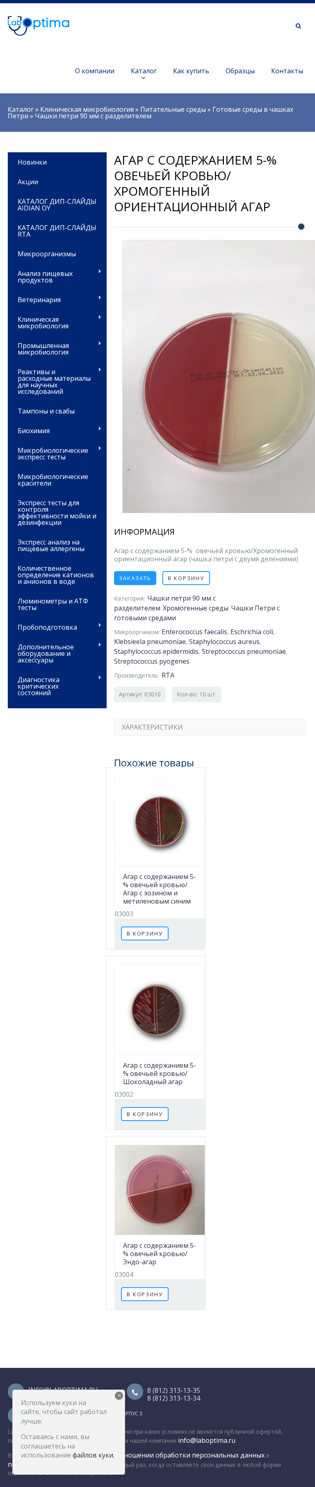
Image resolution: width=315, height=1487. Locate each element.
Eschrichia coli (252, 631)
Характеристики (152, 727)
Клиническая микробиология (87, 109)
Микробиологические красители (53, 480)
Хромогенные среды (195, 607)
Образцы (240, 70)
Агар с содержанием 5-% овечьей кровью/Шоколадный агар (159, 1073)
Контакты (287, 70)
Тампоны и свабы (46, 411)
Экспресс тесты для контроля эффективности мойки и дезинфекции (57, 512)
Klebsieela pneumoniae (150, 641)
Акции (28, 181)
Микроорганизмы (47, 253)
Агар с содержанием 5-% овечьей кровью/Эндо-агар (159, 1253)
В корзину (186, 578)
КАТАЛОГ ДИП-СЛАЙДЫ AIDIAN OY (57, 204)
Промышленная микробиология (38, 348)
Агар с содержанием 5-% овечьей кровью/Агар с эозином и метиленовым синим (159, 889)
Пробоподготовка (42, 626)
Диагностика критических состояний (33, 685)
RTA (168, 675)
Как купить (191, 70)
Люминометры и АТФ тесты (53, 604)
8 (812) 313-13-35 (173, 1390)
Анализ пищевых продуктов (40, 276)
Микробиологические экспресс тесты (48, 453)
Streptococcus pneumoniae (244, 651)
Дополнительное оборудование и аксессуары (41, 652)
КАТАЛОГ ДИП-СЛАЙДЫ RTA (57, 231)
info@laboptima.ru (206, 1440)
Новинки (32, 162)
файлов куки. (93, 1455)
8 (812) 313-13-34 (173, 1398)
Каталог (144, 70)
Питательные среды (173, 109)
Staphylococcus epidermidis (156, 651)
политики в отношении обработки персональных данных (171, 1455)
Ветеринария (34, 299)
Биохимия (29, 430)
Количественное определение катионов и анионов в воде (56, 575)
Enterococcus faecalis (194, 631)
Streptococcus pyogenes (151, 661)
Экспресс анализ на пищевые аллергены (51, 545)
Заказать (135, 578)
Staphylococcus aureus (224, 641)
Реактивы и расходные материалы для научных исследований (49, 381)
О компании (94, 70)
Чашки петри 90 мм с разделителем (93, 115)
